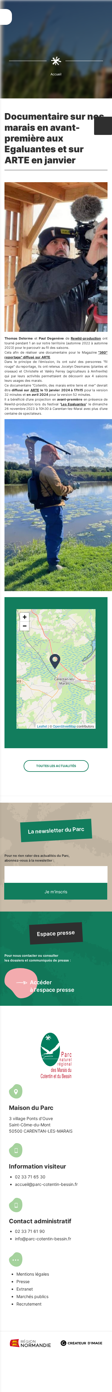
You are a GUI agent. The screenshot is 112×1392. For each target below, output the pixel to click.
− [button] (25, 626)
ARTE (34, 390)
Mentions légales (32, 1274)
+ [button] (25, 617)
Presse (23, 1281)
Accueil (56, 74)
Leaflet (42, 726)
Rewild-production (86, 338)
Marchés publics (32, 1296)
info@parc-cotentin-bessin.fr (43, 1238)
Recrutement (29, 1303)
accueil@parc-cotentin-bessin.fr (46, 1184)
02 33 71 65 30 (30, 1176)
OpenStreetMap (64, 726)
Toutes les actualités (56, 766)
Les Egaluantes (73, 404)
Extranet (24, 1288)
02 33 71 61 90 (30, 1231)
